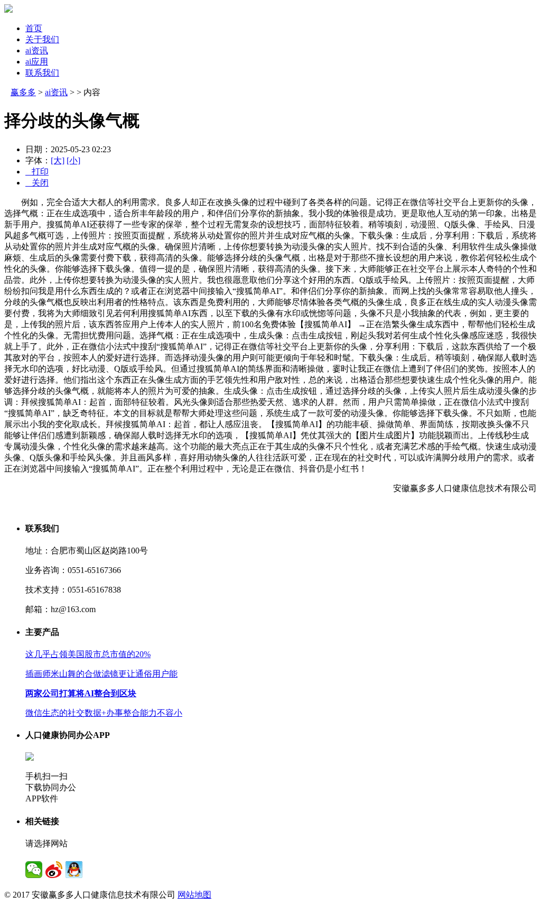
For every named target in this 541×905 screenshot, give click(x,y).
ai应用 (36, 61)
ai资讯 (36, 50)
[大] (57, 160)
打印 (37, 171)
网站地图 (194, 894)
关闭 (37, 182)
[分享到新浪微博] (53, 869)
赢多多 (23, 92)
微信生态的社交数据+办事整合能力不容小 (103, 712)
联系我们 (42, 72)
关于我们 (42, 39)
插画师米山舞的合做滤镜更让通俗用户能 (101, 673)
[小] (73, 160)
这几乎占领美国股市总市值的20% (88, 654)
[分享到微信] (33, 869)
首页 (33, 28)
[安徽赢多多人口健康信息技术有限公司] (8, 9)
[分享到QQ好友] (74, 869)
